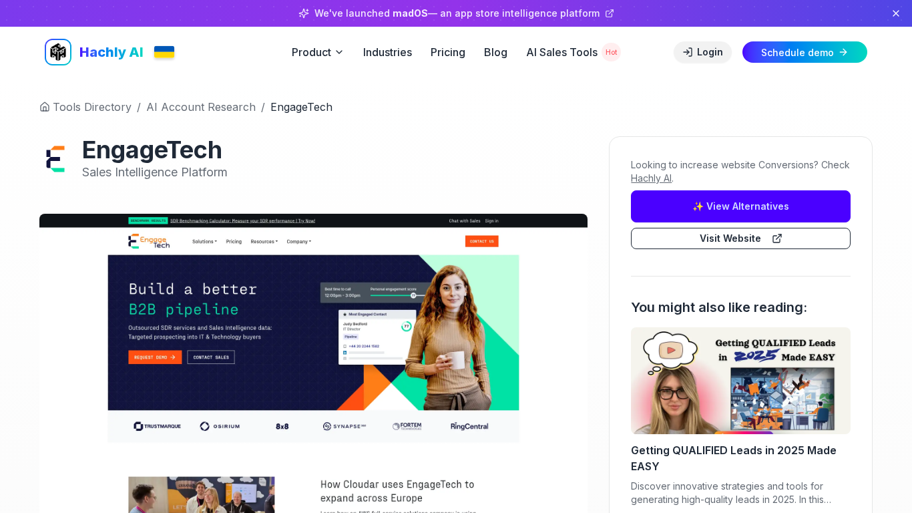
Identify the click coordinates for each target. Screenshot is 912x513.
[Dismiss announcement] (896, 13)
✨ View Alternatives (740, 206)
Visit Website (730, 238)
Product (311, 52)
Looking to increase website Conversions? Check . (740, 171)
